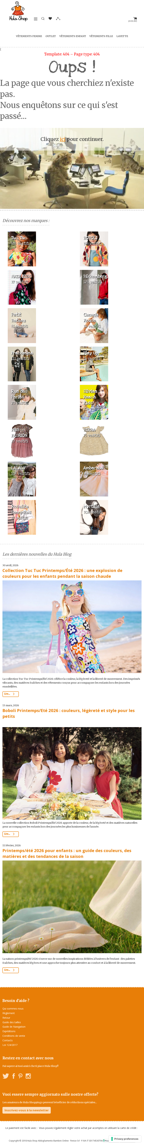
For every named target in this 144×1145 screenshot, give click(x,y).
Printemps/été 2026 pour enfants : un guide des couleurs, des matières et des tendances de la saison (66, 853)
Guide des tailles (11, 1022)
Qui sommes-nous (13, 1008)
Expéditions (8, 1031)
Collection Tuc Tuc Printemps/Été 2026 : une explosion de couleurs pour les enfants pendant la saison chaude (62, 573)
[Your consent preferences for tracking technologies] (125, 1139)
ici (63, 139)
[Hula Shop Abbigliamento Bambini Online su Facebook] (13, 1076)
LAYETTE (122, 36)
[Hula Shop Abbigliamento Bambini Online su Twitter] (5, 1076)
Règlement (8, 1013)
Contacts (7, 1040)
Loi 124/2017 (9, 1045)
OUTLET (50, 36)
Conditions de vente (13, 1035)
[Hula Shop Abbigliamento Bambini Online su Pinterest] (20, 1076)
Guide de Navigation (13, 1026)
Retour (6, 1017)
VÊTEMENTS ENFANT (72, 36)
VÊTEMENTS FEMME (29, 36)
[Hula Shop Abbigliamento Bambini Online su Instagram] (28, 1076)
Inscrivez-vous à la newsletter (27, 1110)
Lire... (7, 694)
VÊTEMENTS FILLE (101, 36)
